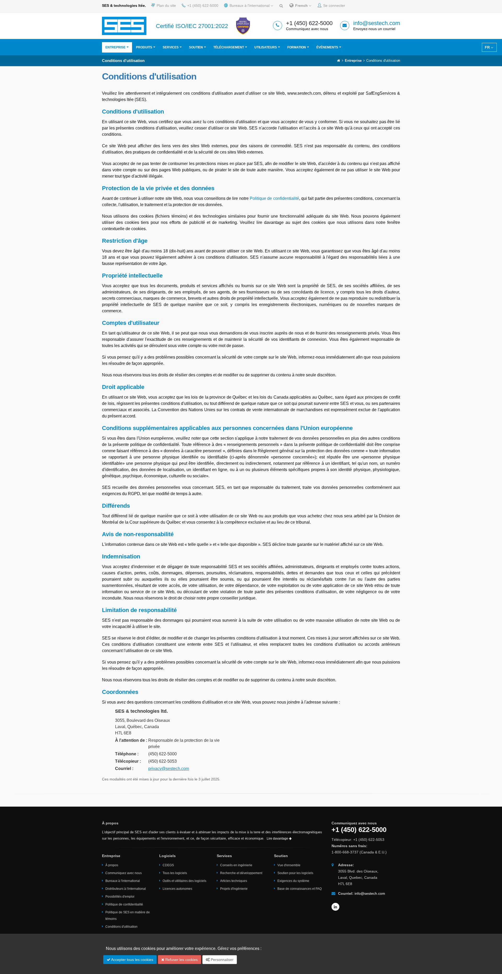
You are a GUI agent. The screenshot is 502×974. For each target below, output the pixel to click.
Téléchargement (228, 47)
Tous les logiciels (175, 873)
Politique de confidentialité (274, 198)
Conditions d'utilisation (121, 926)
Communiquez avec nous (123, 873)
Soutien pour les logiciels (295, 873)
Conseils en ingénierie (236, 865)
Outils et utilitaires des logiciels (184, 881)
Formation (296, 47)
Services (171, 47)
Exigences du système (293, 881)
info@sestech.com (376, 23)
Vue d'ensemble (288, 865)
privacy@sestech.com (168, 768)
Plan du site (166, 5)
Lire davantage (278, 838)
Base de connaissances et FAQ (299, 889)
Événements (327, 47)
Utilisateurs (265, 47)
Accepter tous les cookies (131, 960)
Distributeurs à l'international (125, 889)
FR (488, 47)
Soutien (196, 47)
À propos (111, 865)
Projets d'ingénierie (234, 889)
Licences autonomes (177, 889)
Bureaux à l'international (250, 5)
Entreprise (115, 47)
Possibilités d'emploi (119, 896)
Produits (144, 47)
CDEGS (168, 865)
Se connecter (333, 5)
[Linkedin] (335, 907)
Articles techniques (233, 881)
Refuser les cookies (181, 960)
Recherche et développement (241, 873)
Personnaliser (221, 960)
